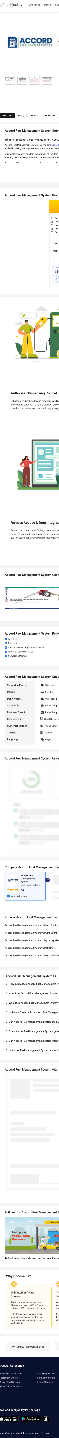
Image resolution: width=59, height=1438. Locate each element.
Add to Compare (19, 896)
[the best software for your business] (11, 6)
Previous (5, 598)
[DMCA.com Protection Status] (46, 1421)
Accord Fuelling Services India (38, 885)
